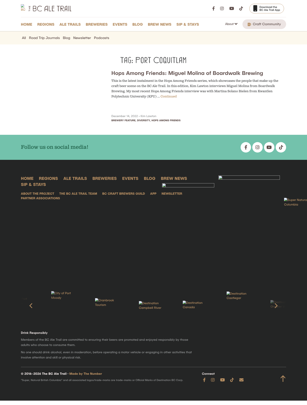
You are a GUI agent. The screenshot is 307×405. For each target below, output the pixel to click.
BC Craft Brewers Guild (123, 194)
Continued (169, 96)
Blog (137, 24)
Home (26, 24)
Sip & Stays (187, 24)
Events (120, 24)
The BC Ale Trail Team (78, 194)
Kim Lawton (148, 116)
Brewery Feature (123, 120)
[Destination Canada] (154, 306)
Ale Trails (70, 24)
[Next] (275, 306)
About (230, 24)
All (24, 38)
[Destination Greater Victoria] (242, 305)
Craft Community (266, 24)
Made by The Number (85, 374)
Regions (45, 24)
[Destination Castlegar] (198, 305)
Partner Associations (40, 198)
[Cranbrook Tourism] (67, 305)
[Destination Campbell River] (111, 305)
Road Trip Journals (44, 38)
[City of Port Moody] (23, 305)
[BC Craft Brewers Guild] (249, 227)
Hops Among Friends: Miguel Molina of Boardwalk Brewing (187, 73)
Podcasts (101, 38)
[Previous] (31, 306)
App (153, 194)
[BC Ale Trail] (188, 227)
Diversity (143, 120)
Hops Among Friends (165, 120)
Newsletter (82, 38)
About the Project (37, 194)
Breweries (97, 24)
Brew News (159, 24)
